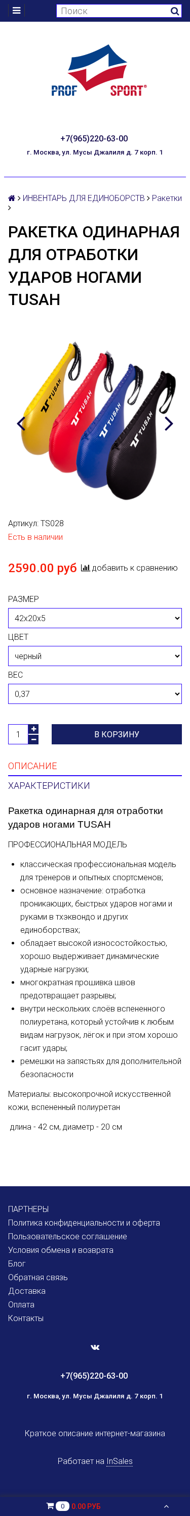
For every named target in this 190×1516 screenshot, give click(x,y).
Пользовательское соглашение (67, 1236)
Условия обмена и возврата (60, 1250)
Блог (17, 1264)
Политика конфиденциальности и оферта (84, 1223)
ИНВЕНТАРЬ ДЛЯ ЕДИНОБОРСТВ (84, 198)
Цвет (18, 637)
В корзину (116, 734)
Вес (15, 675)
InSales (119, 1461)
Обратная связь (38, 1277)
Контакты (26, 1318)
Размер (23, 599)
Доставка (27, 1291)
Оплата (21, 1304)
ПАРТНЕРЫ (28, 1209)
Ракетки (167, 198)
